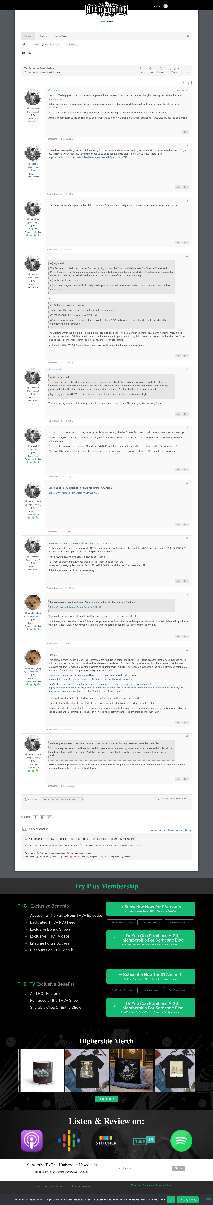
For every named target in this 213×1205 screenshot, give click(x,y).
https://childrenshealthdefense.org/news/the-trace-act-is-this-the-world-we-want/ (90, 679)
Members (43, 36)
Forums (27, 36)
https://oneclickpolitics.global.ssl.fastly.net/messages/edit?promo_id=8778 (87, 157)
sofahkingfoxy (34, 613)
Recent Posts (61, 36)
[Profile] (31, 115)
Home (102, 21)
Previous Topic (167, 798)
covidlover (34, 556)
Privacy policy (187, 1199)
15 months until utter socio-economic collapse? (118, 845)
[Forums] (23, 45)
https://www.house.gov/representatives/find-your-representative (81, 543)
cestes (35, 164)
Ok (171, 1199)
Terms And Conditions (142, 1185)
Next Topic (181, 798)
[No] (208, 1199)
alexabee (35, 108)
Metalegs (35, 219)
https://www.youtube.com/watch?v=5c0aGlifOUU (73, 492)
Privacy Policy (163, 1185)
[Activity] (34, 115)
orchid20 (35, 446)
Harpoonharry (45, 72)
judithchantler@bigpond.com (63, 845)
